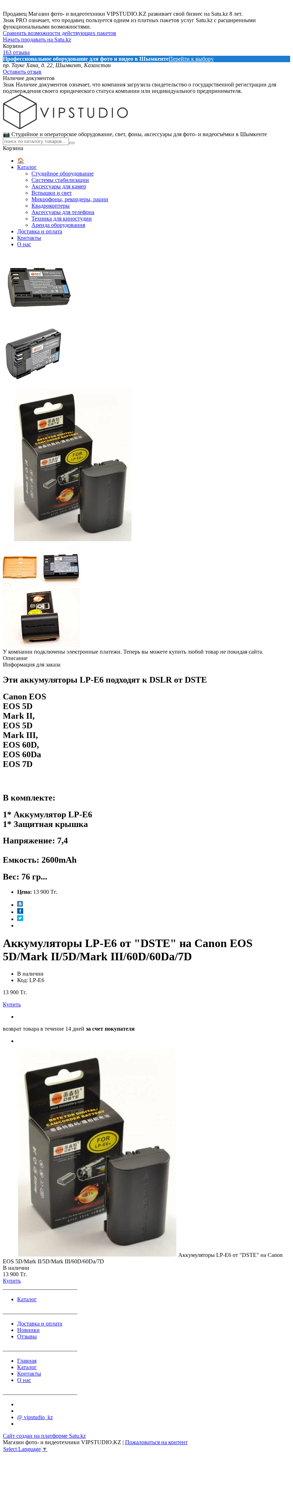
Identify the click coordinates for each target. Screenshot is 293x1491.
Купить (12, 1004)
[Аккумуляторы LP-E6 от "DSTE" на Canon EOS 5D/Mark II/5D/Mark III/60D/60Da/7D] (90, 1255)
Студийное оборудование (62, 173)
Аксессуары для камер (58, 186)
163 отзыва (16, 52)
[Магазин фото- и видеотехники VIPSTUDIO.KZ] (65, 127)
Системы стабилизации (60, 180)
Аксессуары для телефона (62, 212)
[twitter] (20, 919)
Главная (26, 1361)
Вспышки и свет (51, 193)
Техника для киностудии (61, 219)
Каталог (27, 167)
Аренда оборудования (58, 225)
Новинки (28, 1330)
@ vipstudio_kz (35, 1417)
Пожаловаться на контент (156, 1442)
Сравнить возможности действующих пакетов (59, 33)
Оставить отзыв (22, 72)
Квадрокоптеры (50, 206)
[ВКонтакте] (20, 905)
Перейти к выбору (191, 59)
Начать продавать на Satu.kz (37, 39)
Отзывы (27, 1336)
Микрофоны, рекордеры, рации (69, 199)
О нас (24, 244)
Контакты (29, 238)
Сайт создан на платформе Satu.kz (44, 1436)
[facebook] (20, 912)
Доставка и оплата (39, 231)
